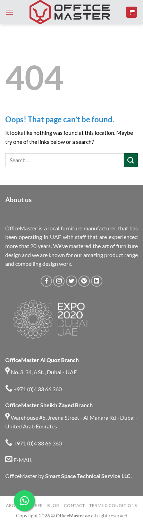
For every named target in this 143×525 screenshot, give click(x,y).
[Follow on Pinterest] (84, 281)
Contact (74, 505)
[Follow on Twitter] (71, 281)
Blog (53, 505)
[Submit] (131, 160)
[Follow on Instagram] (59, 281)
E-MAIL (22, 460)
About (14, 505)
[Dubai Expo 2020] (50, 319)
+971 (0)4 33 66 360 (37, 389)
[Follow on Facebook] (46, 281)
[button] (9, 11)
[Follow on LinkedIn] (96, 281)
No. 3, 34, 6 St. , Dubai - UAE (43, 372)
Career (34, 505)
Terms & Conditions (113, 505)
